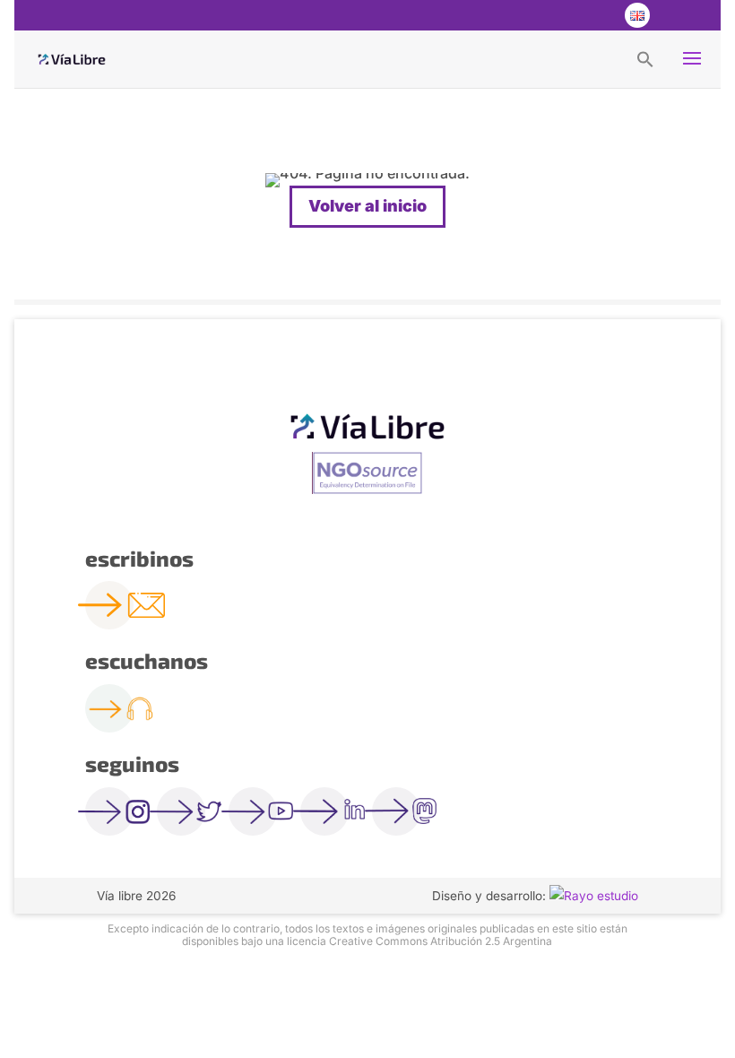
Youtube (599, 15)
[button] (645, 58)
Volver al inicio (367, 205)
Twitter (564, 15)
